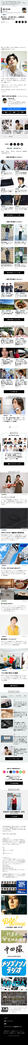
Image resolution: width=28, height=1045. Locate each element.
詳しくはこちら (24, 3)
